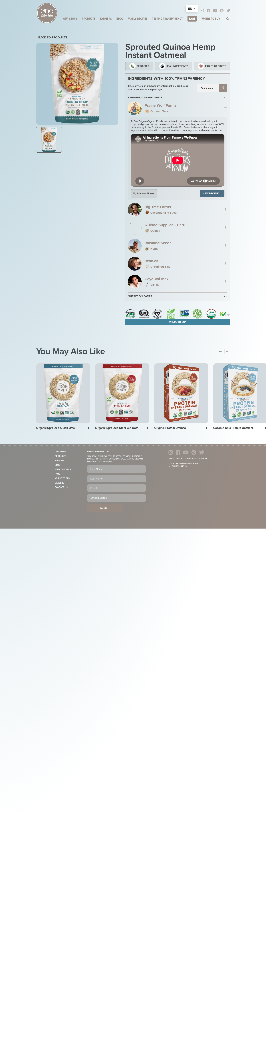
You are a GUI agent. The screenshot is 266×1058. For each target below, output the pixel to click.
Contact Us (61, 487)
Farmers (106, 19)
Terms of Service (191, 458)
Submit (105, 508)
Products (88, 19)
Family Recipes (137, 19)
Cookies (203, 458)
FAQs (192, 19)
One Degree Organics (47, 13)
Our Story (70, 19)
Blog (119, 19)
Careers (59, 483)
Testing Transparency (167, 19)
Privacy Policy (175, 458)
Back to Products (52, 37)
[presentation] (220, 351)
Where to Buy (211, 19)
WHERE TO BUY (178, 322)
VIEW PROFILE (211, 193)
